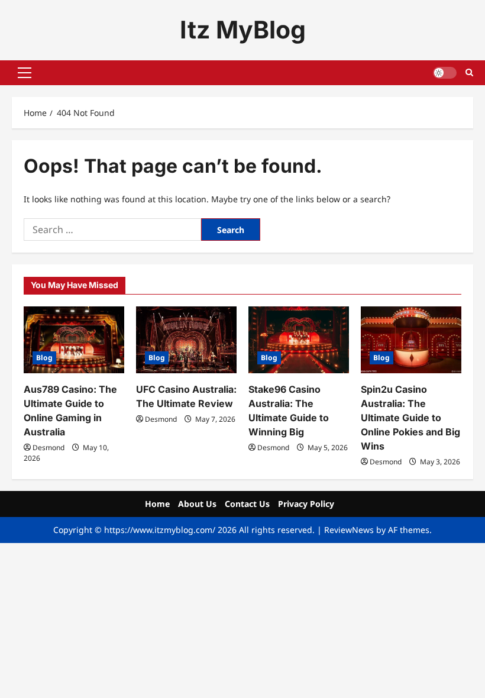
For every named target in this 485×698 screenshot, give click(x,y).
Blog (44, 358)
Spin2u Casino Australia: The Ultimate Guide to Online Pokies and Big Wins (410, 417)
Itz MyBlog (243, 29)
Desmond (48, 447)
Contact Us (247, 503)
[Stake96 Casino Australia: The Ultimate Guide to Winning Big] (298, 339)
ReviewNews (349, 529)
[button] (24, 72)
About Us (197, 503)
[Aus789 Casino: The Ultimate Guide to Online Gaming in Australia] (74, 339)
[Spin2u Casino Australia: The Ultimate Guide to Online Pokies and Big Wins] (411, 339)
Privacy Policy (306, 503)
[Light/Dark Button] (445, 73)
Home (157, 503)
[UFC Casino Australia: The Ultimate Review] (186, 339)
